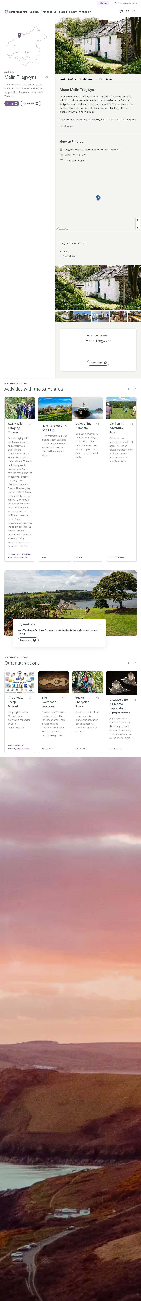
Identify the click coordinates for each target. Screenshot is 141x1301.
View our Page (95, 362)
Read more (66, 126)
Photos (99, 79)
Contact (109, 79)
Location (72, 79)
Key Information (86, 79)
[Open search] (134, 11)
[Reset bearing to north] (138, 228)
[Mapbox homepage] (62, 228)
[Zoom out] (138, 224)
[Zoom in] (138, 220)
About (62, 79)
